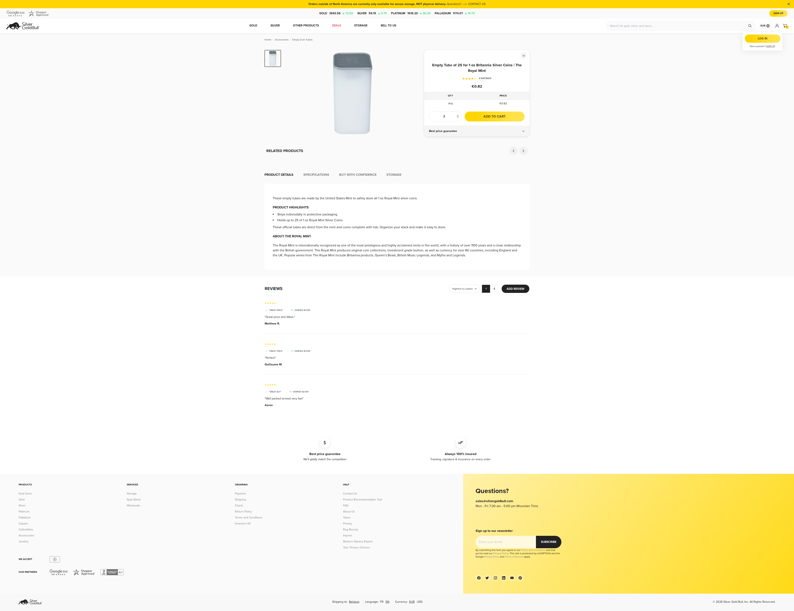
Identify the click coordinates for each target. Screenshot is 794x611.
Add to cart (494, 116)
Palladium (455, 13)
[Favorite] (523, 55)
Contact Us (350, 493)
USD (420, 602)
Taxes (346, 517)
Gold (336, 13)
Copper (23, 523)
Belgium (354, 602)
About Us (349, 511)
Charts (239, 505)
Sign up (770, 46)
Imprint (347, 535)
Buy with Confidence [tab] (358, 175)
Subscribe (548, 542)
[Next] (414, 93)
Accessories (26, 535)
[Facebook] (479, 578)
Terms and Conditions (249, 517)
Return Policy (243, 511)
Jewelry (24, 541)
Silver (372, 13)
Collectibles (26, 529)
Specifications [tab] (316, 175)
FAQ (345, 505)
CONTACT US (476, 4)
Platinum (410, 13)
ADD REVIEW (515, 289)
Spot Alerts (134, 499)
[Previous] (290, 93)
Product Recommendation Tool (362, 499)
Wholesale (133, 505)
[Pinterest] (520, 578)
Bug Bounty (350, 529)
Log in (762, 38)
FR (382, 602)
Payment (240, 493)
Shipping (240, 499)
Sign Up (778, 13)
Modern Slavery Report (358, 541)
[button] (477, 131)
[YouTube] (512, 578)
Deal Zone (25, 493)
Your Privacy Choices (356, 547)
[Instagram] (495, 578)
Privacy (347, 523)
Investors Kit (243, 523)
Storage (132, 493)
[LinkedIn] (503, 578)
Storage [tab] (393, 175)
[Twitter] (487, 578)
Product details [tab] (278, 175)
